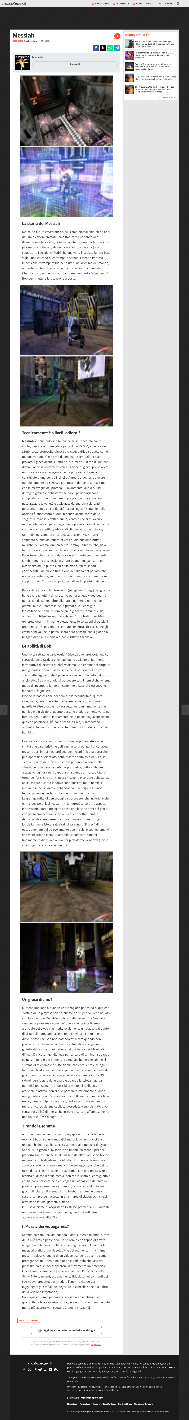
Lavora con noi (155, 1386)
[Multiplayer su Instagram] (34, 1369)
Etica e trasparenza (130, 1386)
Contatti (144, 1386)
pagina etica (96, 1344)
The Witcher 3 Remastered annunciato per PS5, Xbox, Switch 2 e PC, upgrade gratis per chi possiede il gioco (154, 44)
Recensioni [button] (122, 3)
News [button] (139, 3)
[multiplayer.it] (40, 1363)
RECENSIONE (18, 41)
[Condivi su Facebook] (96, 48)
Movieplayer (85, 1403)
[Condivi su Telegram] (117, 48)
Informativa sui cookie (77, 1386)
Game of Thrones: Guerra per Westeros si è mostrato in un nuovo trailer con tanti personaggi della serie (154, 66)
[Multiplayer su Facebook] (24, 1369)
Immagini (75, 64)
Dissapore (97, 1403)
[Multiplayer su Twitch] (45, 1369)
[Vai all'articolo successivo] (3, 710)
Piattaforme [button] (101, 3)
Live (159, 3)
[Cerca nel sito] (178, 3)
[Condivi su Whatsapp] (110, 48)
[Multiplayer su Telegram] (40, 1369)
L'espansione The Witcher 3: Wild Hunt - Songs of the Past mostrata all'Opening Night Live (155, 78)
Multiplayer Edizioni (143, 1403)
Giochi (169, 3)
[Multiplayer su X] (29, 1369)
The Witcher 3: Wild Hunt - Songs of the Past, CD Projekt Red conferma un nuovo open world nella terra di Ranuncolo (154, 89)
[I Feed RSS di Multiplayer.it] (56, 1369)
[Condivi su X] (103, 48)
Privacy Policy (94, 1386)
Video (149, 3)
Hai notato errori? (29, 1320)
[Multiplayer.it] (14, 3)
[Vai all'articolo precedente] (185, 710)
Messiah (37, 57)
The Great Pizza (125, 1403)
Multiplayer (72, 1403)
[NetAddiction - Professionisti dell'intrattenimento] (92, 1398)
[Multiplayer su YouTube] (50, 1369)
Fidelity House (109, 1403)
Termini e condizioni (111, 1386)
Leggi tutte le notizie (165, 97)
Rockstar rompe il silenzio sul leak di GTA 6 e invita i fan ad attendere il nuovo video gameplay (154, 55)
